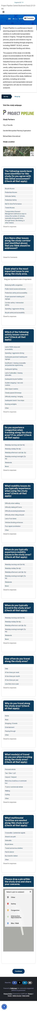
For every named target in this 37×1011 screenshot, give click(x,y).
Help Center (25, 996)
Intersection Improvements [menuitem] (16, 916)
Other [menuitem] (13, 897)
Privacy (30, 994)
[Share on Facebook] (14, 982)
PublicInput (13, 988)
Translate (30, 18)
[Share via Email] (30, 982)
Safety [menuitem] (13, 904)
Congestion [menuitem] (15, 910)
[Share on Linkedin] (24, 982)
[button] (4, 1007)
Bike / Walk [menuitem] (15, 923)
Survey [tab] (6, 97)
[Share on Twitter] (19, 982)
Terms (10, 996)
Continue (18, 971)
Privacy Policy (8, 994)
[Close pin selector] (30, 891)
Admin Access (17, 996)
